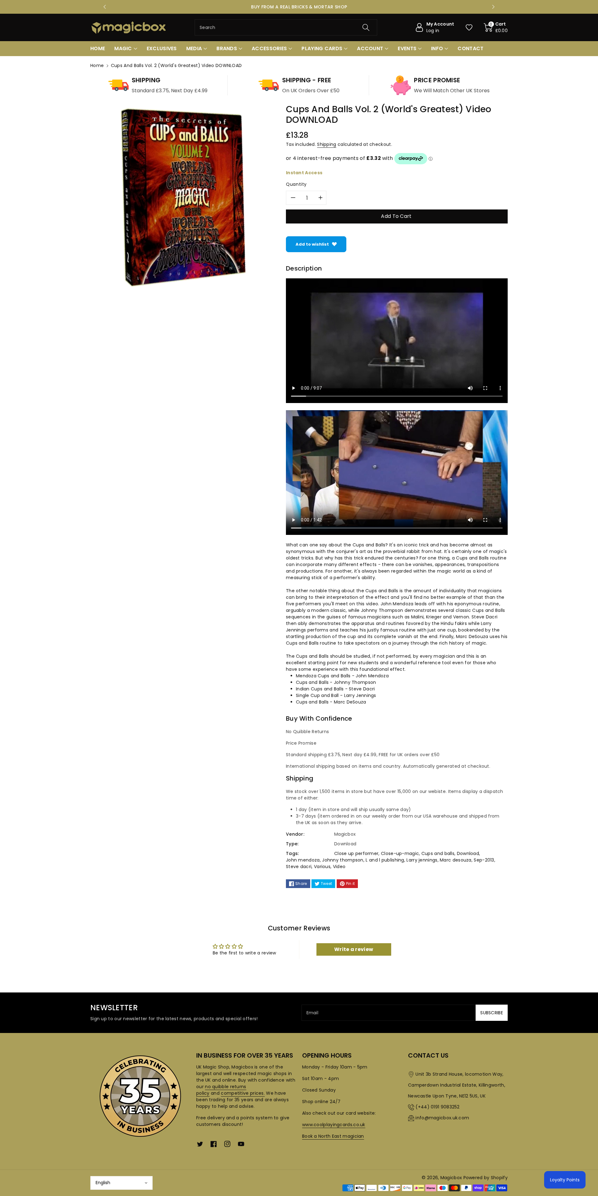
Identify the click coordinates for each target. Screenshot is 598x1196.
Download (468, 853)
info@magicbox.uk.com (442, 1118)
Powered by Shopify (485, 1177)
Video (339, 866)
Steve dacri (298, 866)
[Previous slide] (105, 7)
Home (97, 65)
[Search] (366, 27)
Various (322, 866)
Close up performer (356, 853)
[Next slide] (493, 7)
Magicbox (451, 1177)
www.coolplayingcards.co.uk (333, 1125)
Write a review (353, 949)
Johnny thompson (342, 860)
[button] (496, 27)
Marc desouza (456, 860)
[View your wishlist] (469, 27)
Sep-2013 (484, 860)
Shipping (326, 144)
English (103, 1182)
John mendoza (303, 860)
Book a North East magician (333, 1136)
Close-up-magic (400, 853)
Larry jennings (421, 860)
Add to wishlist (312, 244)
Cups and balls (437, 853)
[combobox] (286, 27)
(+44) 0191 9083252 (437, 1107)
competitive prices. (243, 1093)
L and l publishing (385, 860)
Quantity (296, 184)
